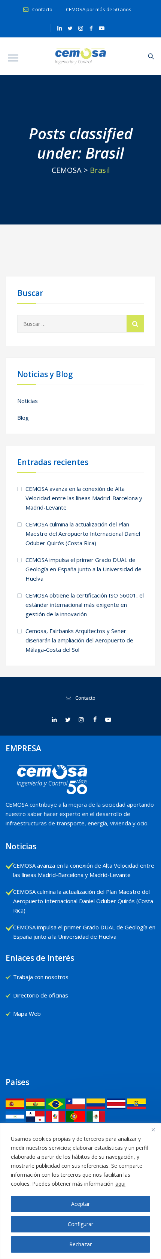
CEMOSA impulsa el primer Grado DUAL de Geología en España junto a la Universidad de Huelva (83, 569)
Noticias (27, 400)
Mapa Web (27, 1013)
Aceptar (80, 1203)
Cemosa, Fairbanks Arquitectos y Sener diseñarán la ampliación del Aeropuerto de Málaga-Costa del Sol (79, 640)
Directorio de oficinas (40, 995)
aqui (120, 1183)
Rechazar (80, 1244)
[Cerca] (153, 1129)
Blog (23, 417)
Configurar (80, 1224)
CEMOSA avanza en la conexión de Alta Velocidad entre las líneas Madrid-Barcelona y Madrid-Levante (83, 498)
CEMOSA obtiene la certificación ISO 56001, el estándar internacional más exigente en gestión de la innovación (84, 605)
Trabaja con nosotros (41, 977)
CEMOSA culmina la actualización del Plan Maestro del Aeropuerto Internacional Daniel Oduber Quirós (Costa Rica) (82, 533)
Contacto (41, 9)
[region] (80, 1191)
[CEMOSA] (80, 56)
